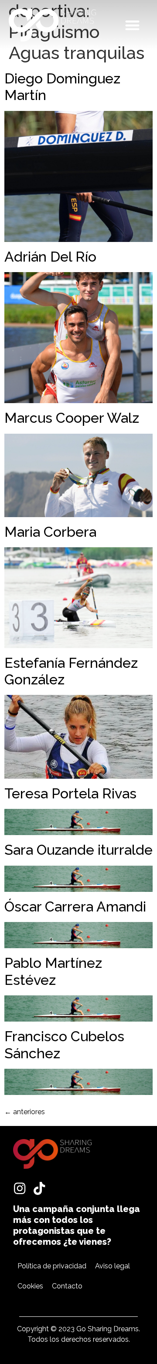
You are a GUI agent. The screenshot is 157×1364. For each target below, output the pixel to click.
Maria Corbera (50, 532)
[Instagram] (19, 1188)
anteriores (24, 1112)
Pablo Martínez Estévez (53, 971)
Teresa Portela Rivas (70, 793)
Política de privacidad (51, 1266)
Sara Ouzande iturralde (78, 850)
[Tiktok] (39, 1188)
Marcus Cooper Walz (71, 418)
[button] (132, 25)
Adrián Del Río (50, 257)
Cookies (30, 1286)
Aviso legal (112, 1266)
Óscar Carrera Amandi (75, 906)
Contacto (67, 1286)
